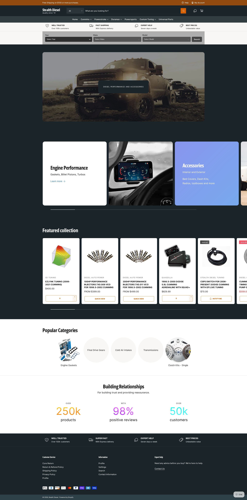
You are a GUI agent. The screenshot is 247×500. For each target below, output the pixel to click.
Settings (102, 467)
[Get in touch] (195, 10)
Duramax (115, 19)
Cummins (85, 19)
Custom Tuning (147, 19)
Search (197, 39)
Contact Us (160, 468)
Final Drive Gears (96, 350)
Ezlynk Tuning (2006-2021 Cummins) (57, 283)
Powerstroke (100, 19)
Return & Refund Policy (53, 467)
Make (95, 35)
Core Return (48, 463)
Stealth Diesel (53, 497)
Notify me (217, 299)
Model (144, 35)
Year (47, 35)
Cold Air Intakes (123, 350)
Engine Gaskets (69, 365)
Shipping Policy (49, 470)
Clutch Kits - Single (178, 365)
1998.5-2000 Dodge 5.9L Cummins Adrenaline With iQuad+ (176, 284)
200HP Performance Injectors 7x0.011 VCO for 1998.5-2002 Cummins (137, 284)
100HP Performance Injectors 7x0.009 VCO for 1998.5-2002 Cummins (98, 284)
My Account (200, 3)
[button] (201, 10)
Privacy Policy (48, 474)
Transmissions (150, 350)
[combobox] (136, 10)
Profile (45, 478)
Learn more (56, 181)
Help (187, 3)
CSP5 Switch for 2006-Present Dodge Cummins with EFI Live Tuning (214, 284)
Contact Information (108, 474)
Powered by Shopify (66, 497)
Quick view (100, 299)
